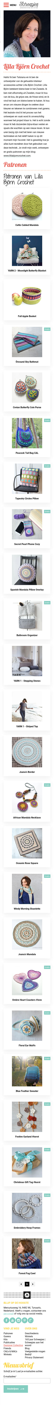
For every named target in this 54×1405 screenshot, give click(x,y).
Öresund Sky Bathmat (27, 361)
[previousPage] (21, 1284)
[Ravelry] (31, 1320)
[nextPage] (33, 1284)
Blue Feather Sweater (27, 1091)
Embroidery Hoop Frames (27, 1227)
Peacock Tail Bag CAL (27, 453)
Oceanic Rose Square (27, 863)
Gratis (47, 329)
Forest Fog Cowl (27, 1273)
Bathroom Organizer (27, 635)
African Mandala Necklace (27, 817)
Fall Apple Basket (27, 316)
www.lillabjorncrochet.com (17, 155)
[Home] (29, 5)
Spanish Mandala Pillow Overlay (27, 589)
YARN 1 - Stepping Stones (27, 680)
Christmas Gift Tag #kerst (27, 1182)
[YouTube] (12, 1320)
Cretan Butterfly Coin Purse (27, 407)
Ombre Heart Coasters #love (27, 1000)
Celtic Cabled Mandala (27, 225)
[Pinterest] (25, 1320)
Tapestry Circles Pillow (27, 498)
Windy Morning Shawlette (27, 908)
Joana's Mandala (27, 954)
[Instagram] (18, 1320)
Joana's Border (27, 772)
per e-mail (9, 1313)
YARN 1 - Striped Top (27, 726)
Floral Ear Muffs (27, 1045)
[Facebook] (6, 1320)
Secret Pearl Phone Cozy (27, 544)
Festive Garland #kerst (27, 1136)
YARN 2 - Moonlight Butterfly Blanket (27, 270)
